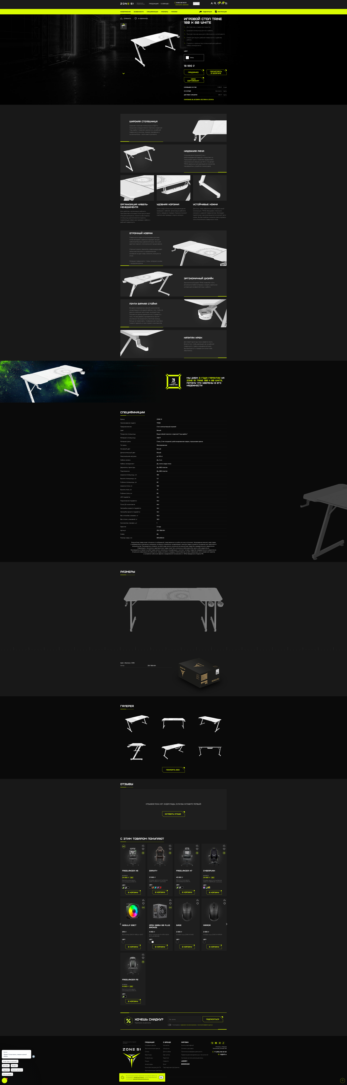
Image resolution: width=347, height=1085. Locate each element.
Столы (147, 1051)
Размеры (164, 11)
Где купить (166, 1055)
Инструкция (222, 11)
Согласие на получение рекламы (192, 1058)
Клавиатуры (149, 1058)
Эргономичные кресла (152, 1048)
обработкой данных (139, 1077)
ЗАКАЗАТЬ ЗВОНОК (182, 5)
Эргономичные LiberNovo (153, 1070)
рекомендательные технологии (141, 1079)
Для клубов (167, 1051)
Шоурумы (166, 1048)
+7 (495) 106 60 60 (220, 1052)
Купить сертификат (187, 1045)
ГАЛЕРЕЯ (174, 11)
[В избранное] (143, 849)
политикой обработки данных (205, 1025)
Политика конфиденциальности (191, 1051)
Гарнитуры (148, 1055)
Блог (164, 1064)
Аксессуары (149, 1064)
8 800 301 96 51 (181, 3)
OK (161, 1077)
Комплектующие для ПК (153, 1067)
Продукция (153, 3)
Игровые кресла (150, 1045)
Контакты (166, 1045)
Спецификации (152, 11)
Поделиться (207, 11)
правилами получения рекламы (188, 1025)
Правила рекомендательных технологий (194, 1055)
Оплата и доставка (187, 1048)
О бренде (165, 3)
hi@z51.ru (223, 1054)
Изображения (125, 11)
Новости (166, 1061)
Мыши (147, 1061)
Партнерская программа (171, 1067)
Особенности (139, 11)
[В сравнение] (143, 846)
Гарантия (166, 1058)
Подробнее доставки (199, 99)
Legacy (184, 1061)
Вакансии (185, 1064)
